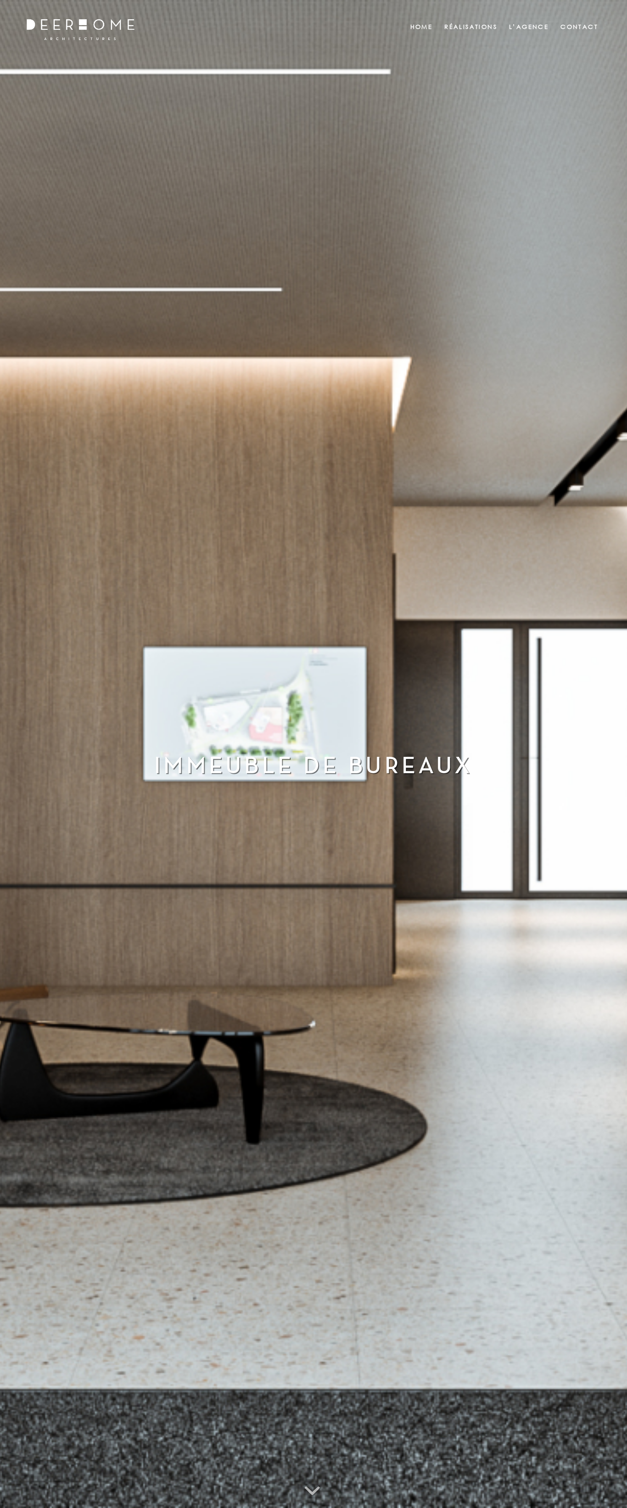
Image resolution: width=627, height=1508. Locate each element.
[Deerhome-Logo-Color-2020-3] (80, 41)
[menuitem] (421, 27)
